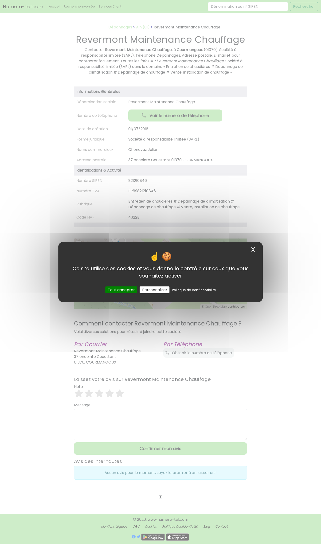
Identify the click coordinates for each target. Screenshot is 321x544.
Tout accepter (121, 290)
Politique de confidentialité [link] (194, 290)
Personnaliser (154, 290)
